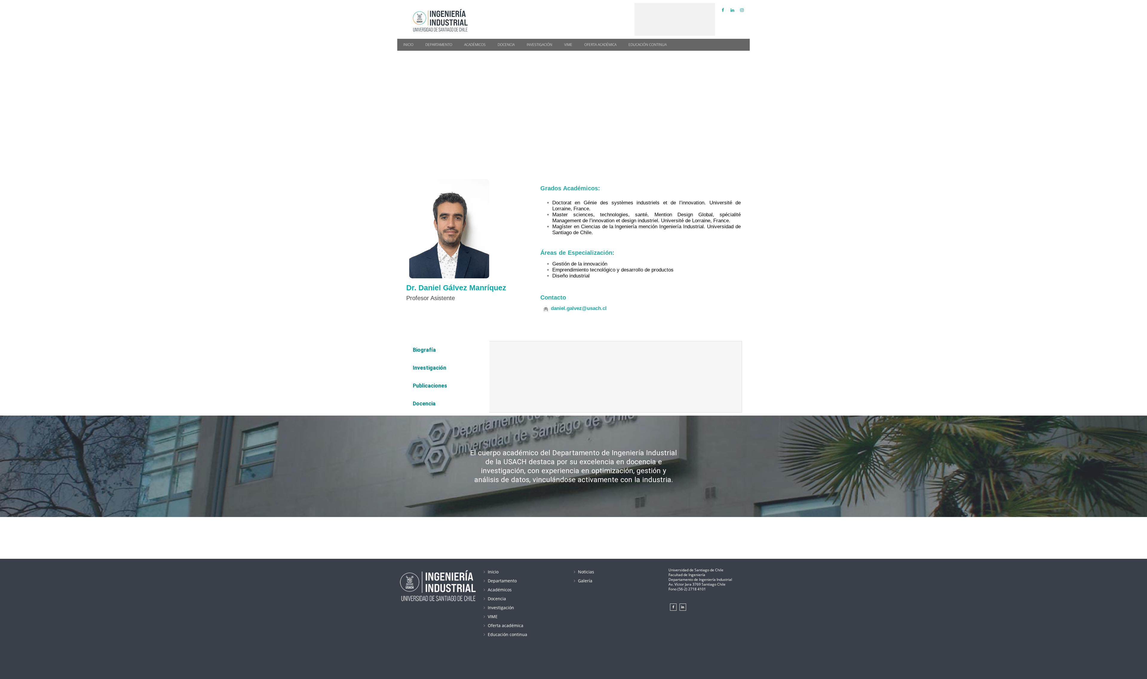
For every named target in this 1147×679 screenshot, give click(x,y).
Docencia (506, 44)
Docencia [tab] (424, 403)
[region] (573, 103)
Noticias (586, 572)
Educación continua (647, 44)
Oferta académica (600, 44)
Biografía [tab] (424, 350)
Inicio (408, 44)
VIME (568, 44)
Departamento (438, 44)
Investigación (539, 44)
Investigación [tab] (429, 368)
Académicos (475, 44)
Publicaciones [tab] (430, 385)
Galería (585, 581)
